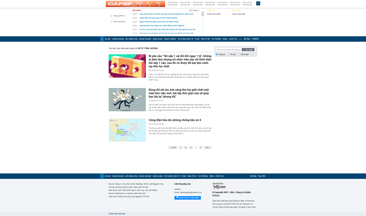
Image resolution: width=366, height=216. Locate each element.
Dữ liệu (247, 39)
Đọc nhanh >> (194, 10)
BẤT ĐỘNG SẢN (131, 39)
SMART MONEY (170, 39)
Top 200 (261, 176)
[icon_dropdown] (258, 3)
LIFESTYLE (233, 39)
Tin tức (233, 54)
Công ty (221, 54)
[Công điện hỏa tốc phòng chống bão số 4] (127, 130)
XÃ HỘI (107, 39)
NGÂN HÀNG (158, 39)
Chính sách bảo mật (117, 214)
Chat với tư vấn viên (189, 198)
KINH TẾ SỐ (205, 39)
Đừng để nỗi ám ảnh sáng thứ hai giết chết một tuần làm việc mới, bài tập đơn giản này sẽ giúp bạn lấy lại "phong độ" (179, 93)
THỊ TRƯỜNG (216, 39)
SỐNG (225, 39)
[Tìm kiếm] (248, 49)
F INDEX (255, 39)
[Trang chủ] (102, 39)
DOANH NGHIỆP (145, 39)
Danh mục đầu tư (120, 22)
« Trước (173, 147)
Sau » (207, 147)
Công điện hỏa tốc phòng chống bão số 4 (175, 120)
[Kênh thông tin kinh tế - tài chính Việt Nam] (135, 4)
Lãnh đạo (245, 54)
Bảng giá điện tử (119, 16)
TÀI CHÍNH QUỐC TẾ (185, 39)
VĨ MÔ (197, 39)
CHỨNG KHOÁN (118, 39)
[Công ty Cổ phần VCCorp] (234, 185)
